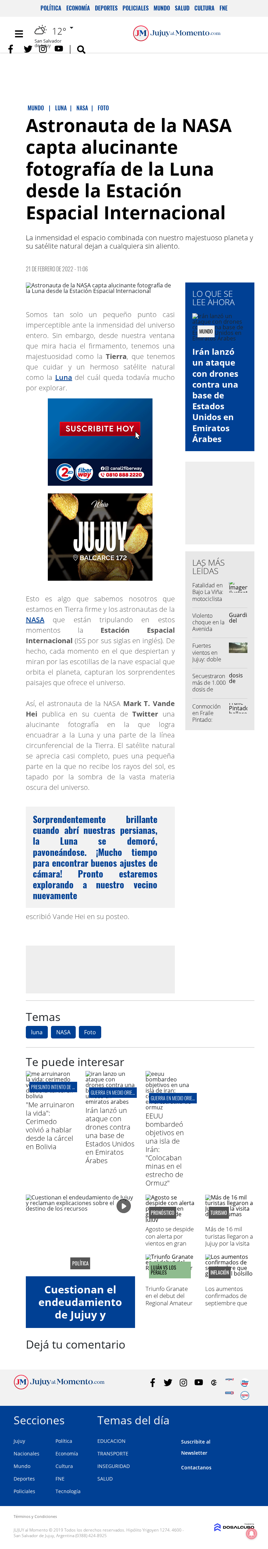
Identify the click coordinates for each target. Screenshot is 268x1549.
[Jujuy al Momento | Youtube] (58, 49)
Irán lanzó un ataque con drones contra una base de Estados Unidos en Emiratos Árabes (215, 395)
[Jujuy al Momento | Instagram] (43, 49)
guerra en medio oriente (115, 1092)
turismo (218, 1212)
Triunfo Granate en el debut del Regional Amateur (169, 1296)
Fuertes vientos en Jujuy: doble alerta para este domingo (209, 659)
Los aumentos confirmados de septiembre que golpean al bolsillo (229, 1299)
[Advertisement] (100, 969)
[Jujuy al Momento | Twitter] (28, 49)
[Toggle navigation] (18, 34)
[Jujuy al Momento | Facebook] (12, 49)
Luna (63, 377)
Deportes (106, 8)
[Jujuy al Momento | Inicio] (246, 1419)
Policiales (135, 8)
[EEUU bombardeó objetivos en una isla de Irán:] (170, 1107)
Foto (90, 1032)
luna (37, 1032)
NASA (35, 619)
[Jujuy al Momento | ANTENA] (229, 1382)
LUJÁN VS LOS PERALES (163, 1270)
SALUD (105, 1478)
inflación (219, 1272)
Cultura (204, 8)
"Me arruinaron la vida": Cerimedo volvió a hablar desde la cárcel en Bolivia (50, 1125)
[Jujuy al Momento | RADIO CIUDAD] (244, 1395)
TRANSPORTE (112, 1453)
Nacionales (26, 1453)
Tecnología (68, 1491)
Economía (78, 8)
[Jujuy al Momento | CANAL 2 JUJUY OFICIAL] (214, 1382)
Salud (182, 8)
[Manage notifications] (251, 1533)
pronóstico (162, 1212)
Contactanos (196, 1467)
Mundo (162, 8)
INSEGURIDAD (113, 1466)
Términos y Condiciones (35, 1516)
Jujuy (19, 1441)
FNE (223, 8)
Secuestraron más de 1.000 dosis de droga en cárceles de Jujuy (209, 692)
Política (50, 8)
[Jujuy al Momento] (59, 1387)
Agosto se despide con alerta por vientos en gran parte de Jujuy (170, 1239)
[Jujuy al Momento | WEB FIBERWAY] (244, 1382)
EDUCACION (111, 1441)
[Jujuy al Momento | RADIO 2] (229, 1395)
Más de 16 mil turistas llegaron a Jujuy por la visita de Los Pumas (229, 1239)
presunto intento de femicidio (60, 1087)
